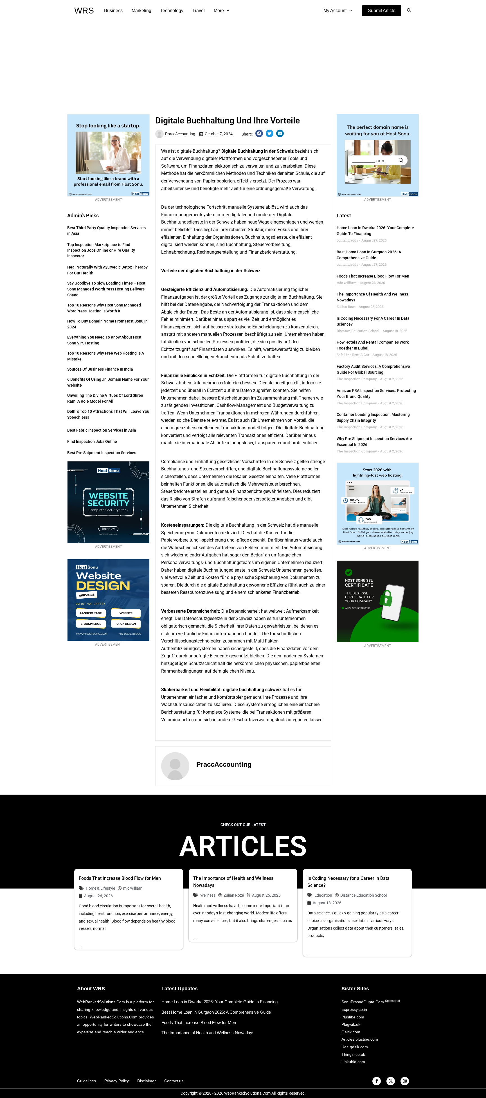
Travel (198, 10)
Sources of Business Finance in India (100, 369)
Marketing (141, 10)
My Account (334, 10)
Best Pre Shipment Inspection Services (101, 452)
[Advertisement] (243, 63)
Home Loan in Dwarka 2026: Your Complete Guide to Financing (219, 1001)
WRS (84, 10)
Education (323, 895)
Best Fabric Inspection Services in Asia (101, 430)
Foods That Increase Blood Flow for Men (373, 276)
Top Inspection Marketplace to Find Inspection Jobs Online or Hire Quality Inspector (101, 250)
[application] (227, 10)
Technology (171, 10)
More (219, 10)
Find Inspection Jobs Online (92, 441)
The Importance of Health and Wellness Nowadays (208, 1032)
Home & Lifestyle (100, 888)
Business (113, 10)
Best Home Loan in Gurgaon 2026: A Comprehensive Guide (216, 1012)
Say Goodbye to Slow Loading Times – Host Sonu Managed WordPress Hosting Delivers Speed (106, 289)
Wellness (207, 895)
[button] (381, 10)
